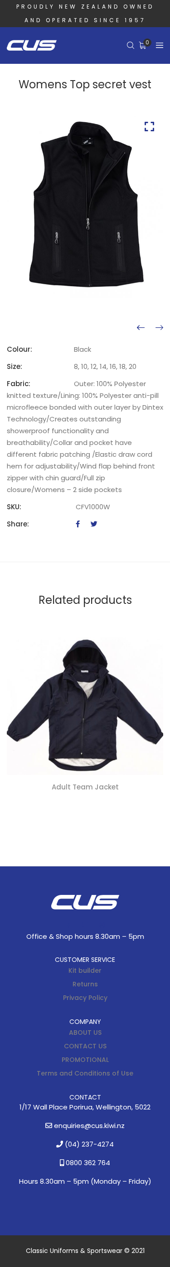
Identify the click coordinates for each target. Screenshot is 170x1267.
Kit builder (85, 970)
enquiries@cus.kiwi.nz (88, 1125)
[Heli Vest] (140, 328)
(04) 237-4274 (88, 1144)
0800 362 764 (87, 1162)
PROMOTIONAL (85, 1059)
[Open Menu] (159, 45)
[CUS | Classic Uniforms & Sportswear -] (32, 45)
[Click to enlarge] (149, 126)
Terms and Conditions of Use (85, 1073)
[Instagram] (102, 925)
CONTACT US (85, 1046)
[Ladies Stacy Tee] (159, 328)
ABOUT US (85, 1032)
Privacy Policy (85, 997)
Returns (85, 984)
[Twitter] (94, 524)
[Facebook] (78, 524)
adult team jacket (85, 787)
